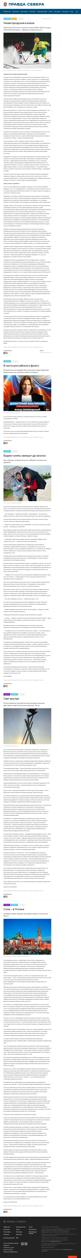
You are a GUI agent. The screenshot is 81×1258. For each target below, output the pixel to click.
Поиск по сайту (7, 1249)
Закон (51, 11)
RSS (17, 1238)
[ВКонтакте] (4, 353)
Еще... (72, 11)
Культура (65, 11)
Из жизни (57, 11)
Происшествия (42, 11)
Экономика (24, 11)
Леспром (33, 11)
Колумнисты (33, 1229)
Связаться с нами (8, 1247)
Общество (7, 11)
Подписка (6, 1245)
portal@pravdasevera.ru (56, 1241)
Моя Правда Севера (33, 1232)
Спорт (14, 18)
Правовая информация (10, 1251)
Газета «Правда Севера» (11, 1243)
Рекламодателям (8, 1238)
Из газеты (21, 18)
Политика (15, 11)
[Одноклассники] (7, 353)
